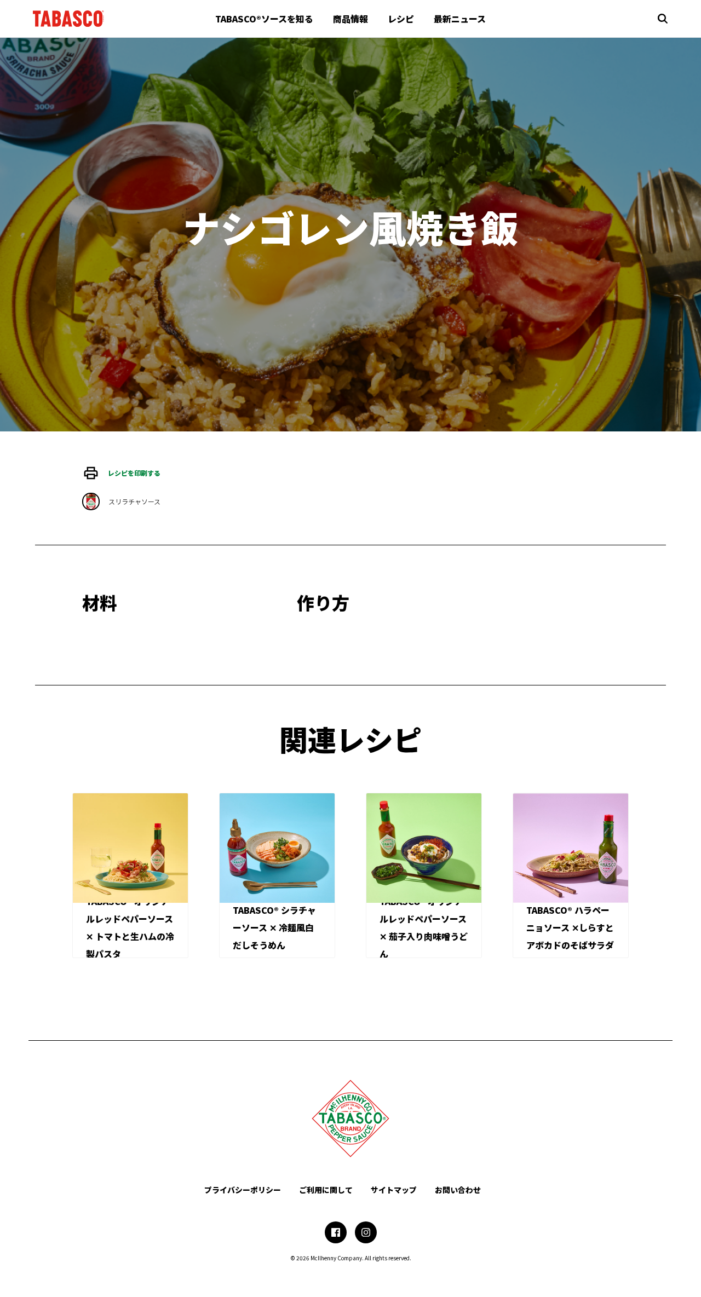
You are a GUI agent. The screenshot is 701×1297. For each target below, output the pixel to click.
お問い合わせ (458, 1189)
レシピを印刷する (134, 472)
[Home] (68, 18)
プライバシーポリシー (242, 1189)
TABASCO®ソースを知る (264, 18)
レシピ (401, 18)
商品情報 (350, 18)
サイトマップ (394, 1189)
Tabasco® (350, 1118)
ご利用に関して (326, 1189)
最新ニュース (460, 18)
